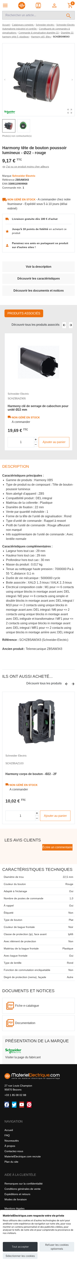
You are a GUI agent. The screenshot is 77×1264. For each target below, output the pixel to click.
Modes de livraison (15, 1199)
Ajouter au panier (54, 442)
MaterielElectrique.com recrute (22, 1156)
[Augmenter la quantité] (36, 439)
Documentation (25, 1023)
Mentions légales (14, 1208)
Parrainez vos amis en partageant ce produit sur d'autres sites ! (40, 245)
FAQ (7, 1135)
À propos (9, 1145)
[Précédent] (64, 325)
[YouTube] (21, 1105)
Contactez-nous (13, 1151)
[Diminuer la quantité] (36, 444)
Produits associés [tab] (23, 313)
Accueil (8, 1130)
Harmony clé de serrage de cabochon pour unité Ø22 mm (38, 407)
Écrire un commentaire (57, 847)
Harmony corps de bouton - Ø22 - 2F (31, 774)
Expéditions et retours (17, 1194)
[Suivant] (71, 325)
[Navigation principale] (5, 5)
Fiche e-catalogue (27, 1005)
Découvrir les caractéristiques (38, 278)
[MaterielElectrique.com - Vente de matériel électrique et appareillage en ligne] (21, 5)
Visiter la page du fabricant (23, 1057)
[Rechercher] (69, 15)
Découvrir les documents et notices (38, 290)
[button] (54, 5)
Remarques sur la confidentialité (23, 1183)
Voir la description (38, 266)
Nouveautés (11, 1140)
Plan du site (11, 1161)
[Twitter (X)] (14, 1105)
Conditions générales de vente (22, 1188)
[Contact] (38, 5)
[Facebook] (6, 1105)
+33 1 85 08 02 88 (15, 1095)
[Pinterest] (29, 1105)
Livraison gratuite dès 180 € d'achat (35, 218)
